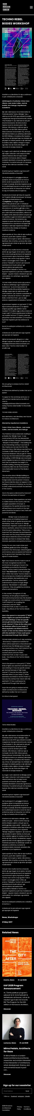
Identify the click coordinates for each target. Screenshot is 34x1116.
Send (27, 1091)
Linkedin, (27, 1096)
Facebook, (14, 1096)
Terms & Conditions (27, 1108)
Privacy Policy (19, 1108)
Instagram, (21, 1096)
